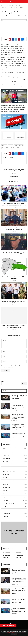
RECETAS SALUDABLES (15, 503)
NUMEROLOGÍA (15, 487)
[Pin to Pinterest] (19, 39)
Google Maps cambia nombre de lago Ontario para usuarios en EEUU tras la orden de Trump (18, 435)
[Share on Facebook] (13, 39)
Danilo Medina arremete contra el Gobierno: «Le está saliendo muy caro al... (14, 326)
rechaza (12, 147)
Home (2, 5)
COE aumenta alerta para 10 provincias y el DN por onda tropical (14, 277)
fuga (16, 145)
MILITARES (15, 477)
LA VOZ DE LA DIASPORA (15, 471)
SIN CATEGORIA (15, 510)
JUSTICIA (15, 468)
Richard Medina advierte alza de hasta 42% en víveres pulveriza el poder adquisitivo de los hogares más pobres (18, 406)
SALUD (15, 506)
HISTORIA (15, 461)
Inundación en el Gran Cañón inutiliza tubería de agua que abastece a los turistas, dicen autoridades (17, 416)
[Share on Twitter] (16, 39)
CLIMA (15, 448)
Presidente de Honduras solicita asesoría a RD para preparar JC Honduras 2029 (14, 228)
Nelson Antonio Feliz (11, 15)
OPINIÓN (15, 490)
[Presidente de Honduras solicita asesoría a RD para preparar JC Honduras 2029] (14, 217)
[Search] (26, 1)
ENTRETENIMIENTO (15, 458)
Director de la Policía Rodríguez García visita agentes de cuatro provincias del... (14, 253)
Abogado (4, 145)
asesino (10, 145)
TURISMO (15, 516)
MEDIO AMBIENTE (15, 474)
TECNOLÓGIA (15, 513)
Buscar (3, 381)
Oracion (15, 493)
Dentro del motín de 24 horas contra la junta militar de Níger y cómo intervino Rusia (18, 426)
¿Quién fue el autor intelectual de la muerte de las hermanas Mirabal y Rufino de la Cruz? (19, 397)
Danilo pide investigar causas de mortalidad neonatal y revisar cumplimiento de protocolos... (14, 204)
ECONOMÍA (15, 455)
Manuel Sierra (5, 147)
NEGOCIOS (15, 484)
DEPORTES (15, 452)
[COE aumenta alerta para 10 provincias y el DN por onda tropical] (14, 266)
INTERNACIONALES (15, 464)
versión (18, 147)
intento (21, 145)
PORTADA (15, 500)
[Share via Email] (22, 39)
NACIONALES (10, 5)
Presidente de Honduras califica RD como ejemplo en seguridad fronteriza (14, 302)
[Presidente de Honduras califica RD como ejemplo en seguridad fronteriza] (14, 290)
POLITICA (15, 497)
